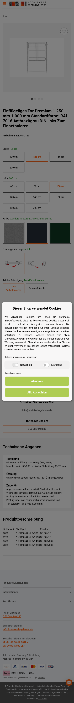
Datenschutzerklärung (14, 357)
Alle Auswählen (37, 392)
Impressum (32, 357)
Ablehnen (37, 381)
